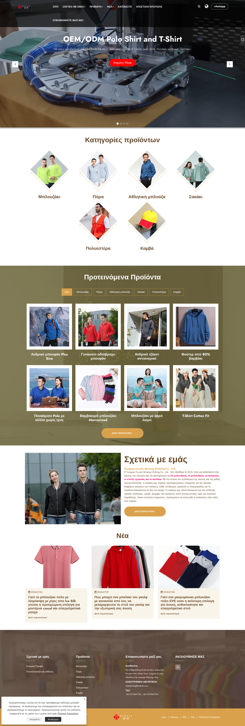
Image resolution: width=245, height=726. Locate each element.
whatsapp (219, 6)
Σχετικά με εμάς (73, 6)
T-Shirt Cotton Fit (195, 415)
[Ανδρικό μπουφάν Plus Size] (49, 326)
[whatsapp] (178, 667)
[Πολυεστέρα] (98, 222)
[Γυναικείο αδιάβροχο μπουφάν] (98, 326)
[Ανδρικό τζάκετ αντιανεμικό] (147, 326)
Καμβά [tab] (177, 292)
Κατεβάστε (125, 6)
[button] (118, 124)
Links (163, 717)
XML (193, 717)
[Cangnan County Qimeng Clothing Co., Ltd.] (24, 7)
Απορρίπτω (35, 719)
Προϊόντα (96, 6)
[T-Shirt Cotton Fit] (196, 388)
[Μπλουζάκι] (49, 170)
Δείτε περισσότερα (122, 433)
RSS (184, 717)
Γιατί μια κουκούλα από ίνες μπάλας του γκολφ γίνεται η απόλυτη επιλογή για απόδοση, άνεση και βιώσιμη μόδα (122, 602)
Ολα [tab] (67, 292)
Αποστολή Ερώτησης (149, 6)
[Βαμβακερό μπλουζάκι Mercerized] (98, 388)
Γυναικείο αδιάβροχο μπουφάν (98, 356)
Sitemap (174, 717)
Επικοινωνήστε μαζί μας (68, 20)
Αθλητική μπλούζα (85, 677)
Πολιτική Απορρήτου (209, 717)
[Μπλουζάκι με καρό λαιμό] (147, 388)
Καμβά (79, 693)
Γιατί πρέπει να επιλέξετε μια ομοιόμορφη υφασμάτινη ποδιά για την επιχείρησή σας (187, 600)
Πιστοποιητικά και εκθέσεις (40, 671)
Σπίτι (55, 6)
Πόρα (79, 671)
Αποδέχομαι (53, 719)
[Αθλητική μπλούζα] (147, 170)
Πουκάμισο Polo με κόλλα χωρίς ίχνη (49, 417)
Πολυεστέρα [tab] (159, 292)
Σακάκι (79, 682)
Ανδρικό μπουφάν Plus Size (49, 356)
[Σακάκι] (196, 170)
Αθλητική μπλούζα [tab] (120, 292)
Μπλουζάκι (81, 666)
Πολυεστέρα (82, 687)
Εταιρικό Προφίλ (34, 666)
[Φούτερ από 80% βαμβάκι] (196, 326)
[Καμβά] (147, 222)
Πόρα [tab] (99, 292)
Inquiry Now (123, 62)
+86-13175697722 (133, 694)
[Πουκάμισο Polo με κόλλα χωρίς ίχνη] (49, 388)
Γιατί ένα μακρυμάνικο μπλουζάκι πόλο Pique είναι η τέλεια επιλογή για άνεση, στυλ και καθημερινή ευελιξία (56, 600)
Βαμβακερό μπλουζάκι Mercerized (98, 417)
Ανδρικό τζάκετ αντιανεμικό (147, 356)
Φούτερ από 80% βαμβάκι (195, 356)
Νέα (109, 6)
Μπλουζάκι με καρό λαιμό (147, 417)
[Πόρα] (98, 170)
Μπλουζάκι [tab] (83, 292)
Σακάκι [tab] (141, 292)
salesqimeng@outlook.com (137, 685)
